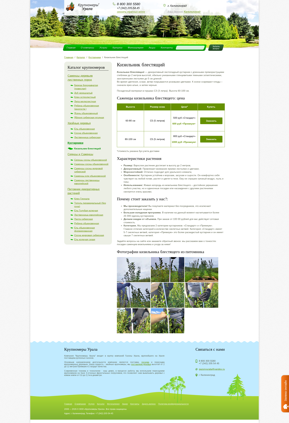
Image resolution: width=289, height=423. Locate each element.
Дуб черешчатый (83, 93)
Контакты (167, 47)
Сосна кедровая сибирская (89, 235)
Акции (152, 47)
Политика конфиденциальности (173, 404)
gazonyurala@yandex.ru (212, 369)
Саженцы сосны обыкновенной (91, 164)
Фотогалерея (135, 47)
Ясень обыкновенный (86, 113)
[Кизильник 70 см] (167, 269)
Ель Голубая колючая (86, 210)
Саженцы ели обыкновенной (90, 176)
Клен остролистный (85, 97)
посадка (145, 362)
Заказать (211, 120)
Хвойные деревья (79, 123)
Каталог (117, 47)
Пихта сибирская (83, 219)
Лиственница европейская (88, 215)
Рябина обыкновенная (86, 223)
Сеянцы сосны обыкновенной (90, 160)
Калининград (192, 11)
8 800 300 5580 (128, 4)
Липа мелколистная (85, 101)
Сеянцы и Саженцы (80, 154)
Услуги (103, 47)
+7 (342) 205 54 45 (209, 363)
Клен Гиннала (81, 198)
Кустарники (75, 143)
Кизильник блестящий (87, 148)
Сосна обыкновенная (86, 133)
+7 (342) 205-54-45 (128, 8)
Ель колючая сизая (84, 239)
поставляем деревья (141, 364)
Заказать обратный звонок (131, 12)
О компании (87, 47)
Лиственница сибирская (87, 137)
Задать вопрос (149, 404)
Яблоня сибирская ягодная (89, 117)
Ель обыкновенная (84, 128)
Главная (71, 47)
